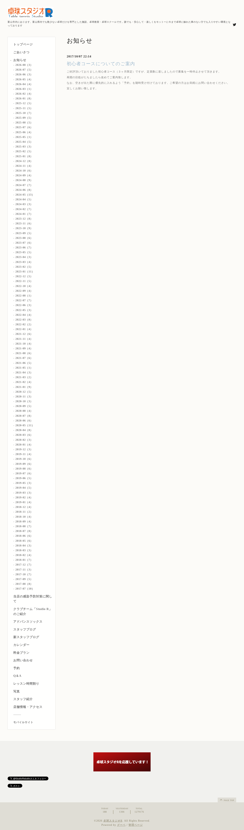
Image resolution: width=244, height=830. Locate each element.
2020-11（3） (24, 396)
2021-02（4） (24, 382)
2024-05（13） (25, 194)
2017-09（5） (24, 579)
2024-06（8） (24, 190)
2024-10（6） (24, 170)
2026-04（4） (24, 84)
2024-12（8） (24, 161)
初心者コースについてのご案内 (101, 63)
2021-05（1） (24, 367)
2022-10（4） (24, 286)
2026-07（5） (24, 69)
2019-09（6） (24, 464)
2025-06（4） (24, 132)
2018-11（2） (24, 511)
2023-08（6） (24, 238)
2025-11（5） (24, 108)
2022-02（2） (24, 324)
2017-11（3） (24, 569)
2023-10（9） (24, 228)
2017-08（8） (24, 584)
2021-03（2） (24, 377)
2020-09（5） (24, 406)
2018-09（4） (24, 521)
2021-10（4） (24, 343)
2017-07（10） (25, 588)
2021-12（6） (24, 334)
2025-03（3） (24, 146)
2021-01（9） (24, 387)
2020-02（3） (24, 439)
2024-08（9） (24, 180)
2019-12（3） (24, 449)
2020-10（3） (24, 401)
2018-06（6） (24, 535)
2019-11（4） (24, 454)
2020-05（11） (25, 425)
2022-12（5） (24, 276)
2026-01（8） (24, 98)
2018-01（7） (24, 559)
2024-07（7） (24, 185)
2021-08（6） (24, 353)
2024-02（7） (24, 209)
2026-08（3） (24, 65)
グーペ (121, 825)
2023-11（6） (24, 223)
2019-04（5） (24, 487)
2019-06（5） (24, 478)
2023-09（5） (24, 233)
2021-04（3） (24, 372)
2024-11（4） (24, 165)
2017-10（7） (24, 574)
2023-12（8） (24, 218)
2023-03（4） (24, 262)
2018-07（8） (24, 531)
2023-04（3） (24, 257)
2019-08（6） (24, 468)
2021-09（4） (24, 348)
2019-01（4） (24, 502)
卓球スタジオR (112, 820)
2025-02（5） (24, 151)
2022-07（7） (24, 300)
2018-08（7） (24, 526)
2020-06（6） (24, 420)
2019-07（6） (24, 473)
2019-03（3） (24, 492)
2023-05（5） (24, 252)
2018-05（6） (24, 540)
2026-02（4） (24, 93)
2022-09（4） (24, 290)
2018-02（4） (24, 555)
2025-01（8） (24, 156)
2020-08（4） (24, 410)
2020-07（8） (24, 415)
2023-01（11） (25, 271)
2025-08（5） (24, 122)
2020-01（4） (24, 444)
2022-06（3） (24, 305)
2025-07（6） (24, 127)
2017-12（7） (24, 564)
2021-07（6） (24, 358)
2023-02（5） (24, 266)
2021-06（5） (24, 363)
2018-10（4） (24, 516)
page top (228, 800)
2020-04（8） (24, 430)
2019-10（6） (24, 459)
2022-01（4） (24, 329)
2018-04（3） (24, 545)
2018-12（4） (24, 507)
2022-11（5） (24, 281)
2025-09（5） (24, 117)
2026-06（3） (24, 74)
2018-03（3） (24, 550)
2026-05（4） (24, 79)
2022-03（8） (24, 319)
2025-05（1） (24, 137)
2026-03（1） (24, 89)
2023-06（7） (24, 247)
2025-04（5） (24, 141)
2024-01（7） (24, 214)
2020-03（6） (24, 435)
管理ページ (135, 825)
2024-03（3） (24, 204)
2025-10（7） (24, 113)
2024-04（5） (24, 199)
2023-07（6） (24, 242)
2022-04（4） (24, 314)
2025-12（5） (24, 103)
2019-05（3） (24, 483)
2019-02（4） (24, 497)
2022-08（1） (24, 295)
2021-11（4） (24, 339)
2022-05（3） (24, 310)
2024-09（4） (24, 175)
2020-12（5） (24, 391)
